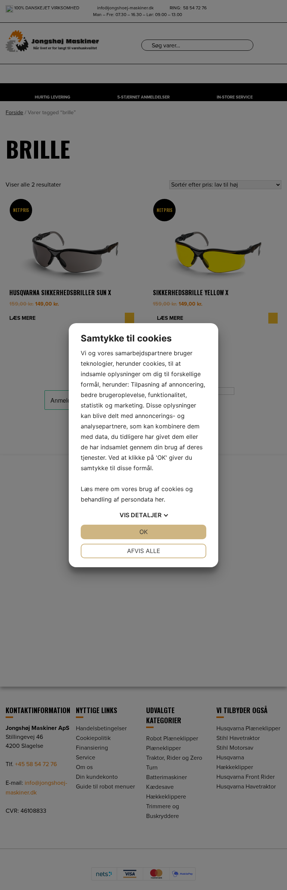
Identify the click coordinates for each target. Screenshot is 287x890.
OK (143, 531)
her (159, 499)
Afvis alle (143, 551)
